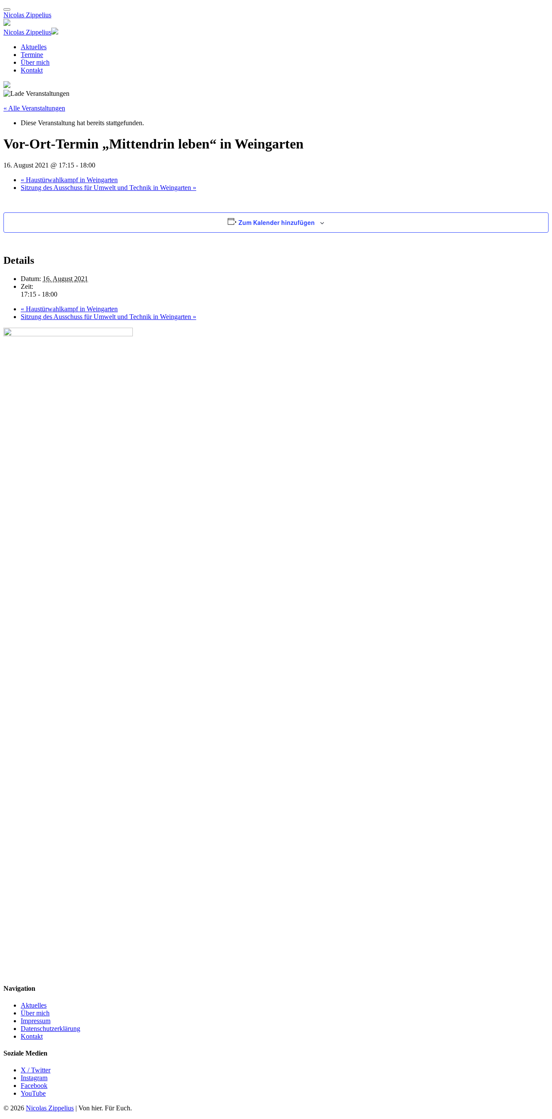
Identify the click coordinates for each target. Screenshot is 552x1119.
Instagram (34, 1077)
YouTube (33, 1093)
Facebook (34, 1085)
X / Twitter (35, 1070)
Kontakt (32, 70)
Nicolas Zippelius (27, 15)
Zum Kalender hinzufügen (276, 222)
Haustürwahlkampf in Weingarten (69, 179)
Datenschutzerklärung (50, 1028)
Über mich (35, 62)
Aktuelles (34, 47)
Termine (32, 54)
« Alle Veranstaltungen (34, 108)
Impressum (35, 1020)
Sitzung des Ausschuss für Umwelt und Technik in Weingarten (108, 187)
